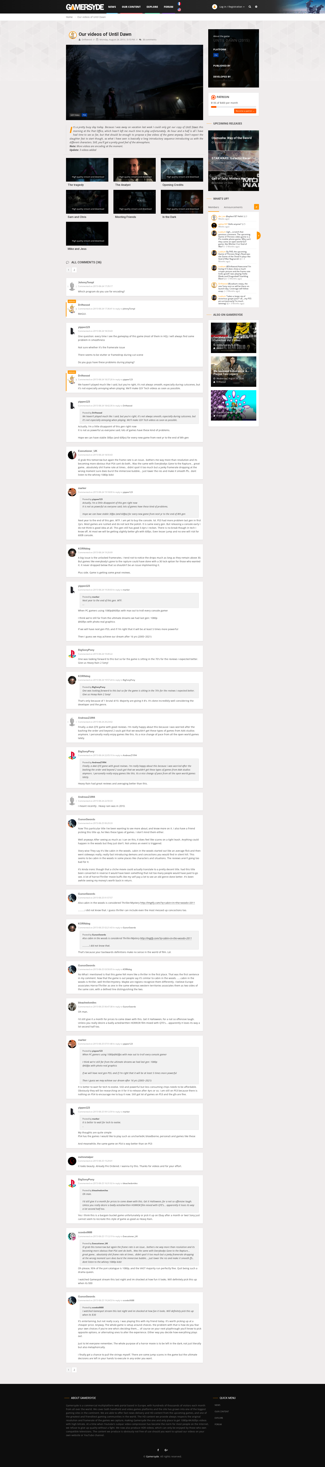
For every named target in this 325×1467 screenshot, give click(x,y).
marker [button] (126, 589)
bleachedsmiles (87, 1002)
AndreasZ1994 (86, 717)
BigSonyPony (86, 649)
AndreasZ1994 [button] (130, 755)
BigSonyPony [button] (129, 680)
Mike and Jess (77, 248)
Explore (152, 6)
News (112, 6)
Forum (168, 6)
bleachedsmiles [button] (130, 1183)
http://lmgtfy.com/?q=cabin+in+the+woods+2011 (167, 902)
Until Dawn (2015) (231, 40)
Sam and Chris (77, 217)
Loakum (222, 231)
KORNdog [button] (127, 969)
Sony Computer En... (223, 69)
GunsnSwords (86, 819)
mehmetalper (85, 1157)
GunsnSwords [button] (129, 927)
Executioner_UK (87, 450)
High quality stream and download (88, 176)
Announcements (233, 207)
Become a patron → (245, 110)
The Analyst (123, 184)
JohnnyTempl (86, 282)
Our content (131, 6)
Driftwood (86, 39)
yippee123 (84, 327)
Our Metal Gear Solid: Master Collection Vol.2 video (231, 339)
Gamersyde (152, 1456)
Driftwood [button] (127, 405)
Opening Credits (172, 184)
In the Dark (169, 217)
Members (213, 207)
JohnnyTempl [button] (129, 308)
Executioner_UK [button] (130, 1236)
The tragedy (76, 184)
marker (82, 488)
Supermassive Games (224, 80)
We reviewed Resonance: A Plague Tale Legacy (230, 373)
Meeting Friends (125, 217)
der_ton (221, 216)
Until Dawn (192, 127)
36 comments (149, 39)
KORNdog (84, 548)
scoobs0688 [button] (128, 1300)
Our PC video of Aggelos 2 (229, 407)
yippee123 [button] (128, 379)
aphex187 (223, 224)
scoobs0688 (85, 1232)
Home (69, 17)
